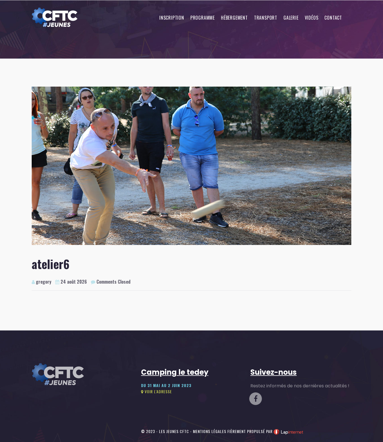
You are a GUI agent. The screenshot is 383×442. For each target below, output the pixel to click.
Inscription (171, 17)
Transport (265, 17)
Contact (333, 17)
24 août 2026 (73, 281)
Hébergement (234, 17)
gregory (43, 281)
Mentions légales (209, 431)
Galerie (291, 17)
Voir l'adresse (158, 391)
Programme (202, 17)
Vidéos (312, 17)
